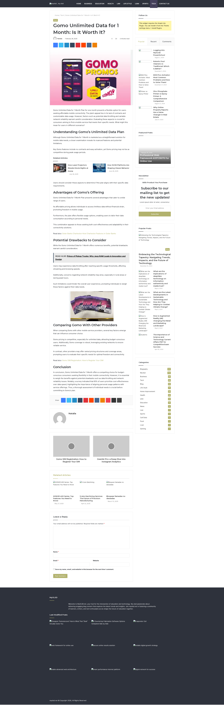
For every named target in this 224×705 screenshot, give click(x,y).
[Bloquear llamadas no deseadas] (118, 487)
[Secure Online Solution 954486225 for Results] (111, 655)
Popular (141, 41)
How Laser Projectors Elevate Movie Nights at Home (78, 168)
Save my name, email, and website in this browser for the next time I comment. (84, 569)
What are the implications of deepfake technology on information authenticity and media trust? (160, 278)
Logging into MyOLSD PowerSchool (159, 52)
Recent (153, 41)
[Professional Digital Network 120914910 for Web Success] (153, 679)
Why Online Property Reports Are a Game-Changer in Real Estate (160, 112)
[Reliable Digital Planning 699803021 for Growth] (153, 655)
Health (111, 4)
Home (78, 4)
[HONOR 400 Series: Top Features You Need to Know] (64, 487)
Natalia (59, 38)
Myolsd (142, 373)
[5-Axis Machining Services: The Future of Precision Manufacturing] (91, 487)
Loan (137, 4)
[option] (155, 151)
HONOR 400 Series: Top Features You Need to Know (63, 498)
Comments (166, 41)
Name (56, 552)
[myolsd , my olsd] (57, 4)
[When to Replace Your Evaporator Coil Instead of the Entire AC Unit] (153, 631)
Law (118, 4)
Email (56, 560)
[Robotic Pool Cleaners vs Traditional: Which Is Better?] (145, 64)
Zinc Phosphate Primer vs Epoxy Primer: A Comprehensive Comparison (160, 96)
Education (99, 4)
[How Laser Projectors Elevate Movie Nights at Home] (59, 168)
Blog (141, 384)
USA (141, 399)
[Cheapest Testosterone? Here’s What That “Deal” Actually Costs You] (70, 631)
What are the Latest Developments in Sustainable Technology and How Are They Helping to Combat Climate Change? (162, 299)
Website (96, 560)
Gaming (143, 429)
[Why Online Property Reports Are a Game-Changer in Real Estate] (145, 110)
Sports (145, 4)
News (142, 406)
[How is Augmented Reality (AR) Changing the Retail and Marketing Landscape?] (145, 323)
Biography (144, 369)
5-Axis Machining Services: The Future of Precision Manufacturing (91, 498)
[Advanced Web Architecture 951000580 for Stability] (70, 679)
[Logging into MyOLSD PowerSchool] (145, 53)
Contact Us (164, 4)
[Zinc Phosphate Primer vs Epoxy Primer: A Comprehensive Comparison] (145, 94)
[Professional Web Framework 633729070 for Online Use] (70, 655)
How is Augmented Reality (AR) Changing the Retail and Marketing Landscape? (162, 321)
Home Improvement (147, 391)
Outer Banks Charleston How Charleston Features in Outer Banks (89, 233)
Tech (154, 4)
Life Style (127, 4)
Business (88, 4)
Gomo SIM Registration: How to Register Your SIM (82, 360)
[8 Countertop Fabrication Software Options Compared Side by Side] (111, 631)
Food (142, 421)
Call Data (143, 417)
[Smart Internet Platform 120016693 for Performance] (111, 679)
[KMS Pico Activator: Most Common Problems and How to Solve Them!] (145, 81)
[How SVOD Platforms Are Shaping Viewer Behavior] (99, 168)
